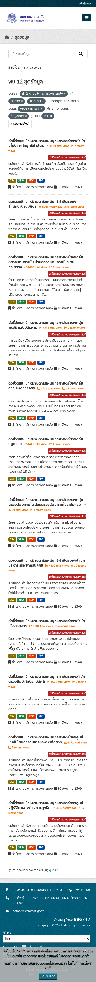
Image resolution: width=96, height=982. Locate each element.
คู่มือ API (54, 870)
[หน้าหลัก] (7, 37)
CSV (12, 180)
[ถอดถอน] (64, 94)
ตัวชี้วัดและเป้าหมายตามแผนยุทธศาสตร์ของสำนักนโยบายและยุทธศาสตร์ (46, 143)
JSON (31, 180)
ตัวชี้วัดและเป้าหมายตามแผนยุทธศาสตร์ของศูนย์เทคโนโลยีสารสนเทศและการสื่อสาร (45, 739)
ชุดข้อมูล (22, 37)
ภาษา (6, 932)
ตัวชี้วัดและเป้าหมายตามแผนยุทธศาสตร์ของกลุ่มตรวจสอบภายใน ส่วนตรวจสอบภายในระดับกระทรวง (45, 262)
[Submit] (81, 54)
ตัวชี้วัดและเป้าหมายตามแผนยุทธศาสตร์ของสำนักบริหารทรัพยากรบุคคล (46, 562)
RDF (41, 180)
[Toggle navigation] (86, 17)
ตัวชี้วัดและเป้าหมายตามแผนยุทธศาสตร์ (67, 157)
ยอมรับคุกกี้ (48, 976)
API (41, 870)
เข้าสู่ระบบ (85, 3)
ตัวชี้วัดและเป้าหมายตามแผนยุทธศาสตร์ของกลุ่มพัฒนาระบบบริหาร (45, 325)
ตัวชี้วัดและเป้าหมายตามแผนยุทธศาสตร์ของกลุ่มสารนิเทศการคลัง (45, 385)
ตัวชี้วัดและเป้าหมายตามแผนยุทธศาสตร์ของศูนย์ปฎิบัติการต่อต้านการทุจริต (45, 805)
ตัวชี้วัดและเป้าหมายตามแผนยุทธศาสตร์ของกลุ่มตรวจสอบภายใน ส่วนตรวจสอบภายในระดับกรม (45, 502)
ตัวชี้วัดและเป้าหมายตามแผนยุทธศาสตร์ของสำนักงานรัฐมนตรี (42, 204)
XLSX (21, 180)
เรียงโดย (13, 67)
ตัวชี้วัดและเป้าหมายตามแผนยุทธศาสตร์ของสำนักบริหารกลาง (46, 623)
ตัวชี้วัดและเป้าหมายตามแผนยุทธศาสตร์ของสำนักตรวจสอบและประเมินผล (46, 679)
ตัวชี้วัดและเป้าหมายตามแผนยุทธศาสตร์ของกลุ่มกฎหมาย (45, 441)
